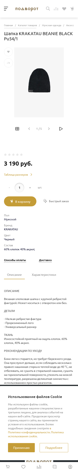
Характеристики (44, 274)
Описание (14, 274)
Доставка (45, 260)
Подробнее (53, 447)
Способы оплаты (15, 260)
